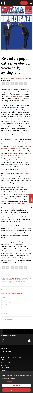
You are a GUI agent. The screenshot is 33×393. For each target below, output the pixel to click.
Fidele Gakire (4, 303)
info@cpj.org (4, 370)
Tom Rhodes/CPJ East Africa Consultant (13, 79)
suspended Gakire (18, 133)
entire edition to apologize (16, 96)
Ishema (11, 303)
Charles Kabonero (6, 301)
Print (4, 308)
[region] (16, 382)
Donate (28, 331)
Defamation (15, 301)
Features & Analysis (7, 7)
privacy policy (9, 381)
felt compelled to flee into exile (20, 203)
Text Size (5, 314)
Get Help (24, 3)
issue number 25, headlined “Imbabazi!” (16, 155)
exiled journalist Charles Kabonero (16, 228)
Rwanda (19, 293)
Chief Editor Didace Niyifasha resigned (16, 147)
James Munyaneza (19, 303)
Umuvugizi (4, 305)
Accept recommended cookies (16, 390)
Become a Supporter (16, 331)
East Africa (15, 278)
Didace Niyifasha (23, 301)
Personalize (16, 385)
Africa (2, 293)
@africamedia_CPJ (6, 283)
